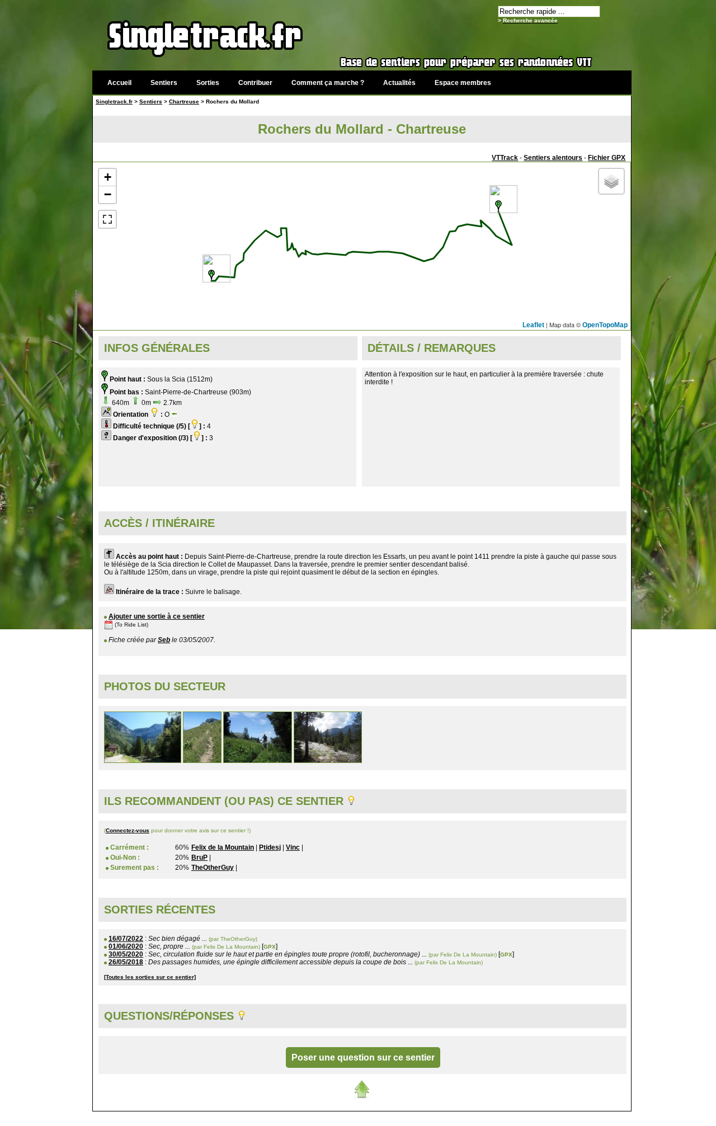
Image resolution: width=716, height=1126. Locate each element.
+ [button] (107, 177)
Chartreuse (184, 101)
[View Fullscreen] (107, 219)
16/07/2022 (126, 939)
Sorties (207, 83)
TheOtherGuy (212, 867)
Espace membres (463, 83)
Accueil (119, 83)
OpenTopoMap (605, 325)
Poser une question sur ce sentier (363, 1057)
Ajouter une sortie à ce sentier (157, 616)
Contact (546, 1117)
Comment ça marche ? (327, 83)
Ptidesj (270, 847)
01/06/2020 (126, 946)
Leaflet (533, 325)
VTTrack (505, 158)
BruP (199, 857)
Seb (164, 640)
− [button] (107, 194)
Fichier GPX (606, 158)
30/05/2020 (126, 954)
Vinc (293, 847)
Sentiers (163, 83)
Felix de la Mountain (222, 847)
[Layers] (611, 181)
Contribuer (255, 83)
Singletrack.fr (114, 101)
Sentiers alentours (553, 158)
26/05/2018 (126, 962)
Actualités (399, 83)
